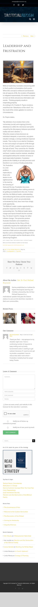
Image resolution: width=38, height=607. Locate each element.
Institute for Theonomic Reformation (20, 583)
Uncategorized (10, 251)
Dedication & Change (10, 486)
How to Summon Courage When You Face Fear (18, 488)
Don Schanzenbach (14, 334)
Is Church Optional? (21, 551)
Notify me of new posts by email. (23, 427)
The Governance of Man (12, 507)
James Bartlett (8, 547)
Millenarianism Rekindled (22, 536)
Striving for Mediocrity (11, 520)
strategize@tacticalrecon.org (19, 1)
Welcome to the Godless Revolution (16, 512)
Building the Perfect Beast (24, 547)
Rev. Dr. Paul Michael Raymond (12, 249)
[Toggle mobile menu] (34, 19)
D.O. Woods (7, 536)
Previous (26, 36)
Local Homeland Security (11, 492)
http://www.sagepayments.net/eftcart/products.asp (13, 245)
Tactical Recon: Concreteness (12, 483)
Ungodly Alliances (10, 525)
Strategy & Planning (21, 555)
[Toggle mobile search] (30, 19)
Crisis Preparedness (9, 490)
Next (32, 36)
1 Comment (18, 251)
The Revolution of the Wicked (14, 516)
